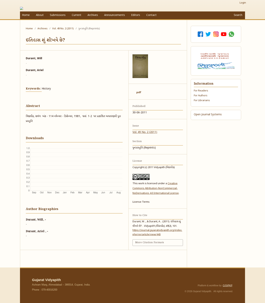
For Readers (201, 90)
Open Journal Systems (208, 114)
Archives (92, 15)
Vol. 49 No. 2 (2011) (63, 28)
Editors (135, 15)
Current (76, 15)
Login (243, 2)
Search (237, 15)
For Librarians (202, 100)
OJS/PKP (227, 285)
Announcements (114, 15)
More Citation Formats (149, 242)
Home (26, 15)
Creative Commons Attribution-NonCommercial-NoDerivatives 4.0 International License (155, 188)
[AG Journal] (215, 56)
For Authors (200, 95)
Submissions (58, 15)
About (40, 15)
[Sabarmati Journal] (216, 65)
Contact (151, 15)
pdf (138, 92)
